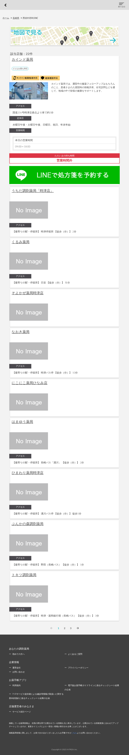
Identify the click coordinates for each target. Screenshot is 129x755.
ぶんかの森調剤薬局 (27, 524)
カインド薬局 (22, 59)
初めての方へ (18, 654)
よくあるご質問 (75, 654)
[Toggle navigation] (121, 5)
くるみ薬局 (20, 242)
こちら (74, 733)
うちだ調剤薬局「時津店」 (33, 190)
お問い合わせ (18, 672)
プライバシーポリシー (78, 668)
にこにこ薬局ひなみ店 (29, 383)
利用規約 (16, 686)
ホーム (6, 18)
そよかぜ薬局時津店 (27, 293)
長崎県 (16, 18)
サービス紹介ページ (21, 712)
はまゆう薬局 (22, 421)
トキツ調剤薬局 (24, 575)
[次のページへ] (77, 628)
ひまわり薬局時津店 (27, 473)
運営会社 (16, 668)
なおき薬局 (20, 332)
